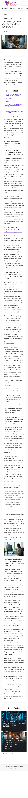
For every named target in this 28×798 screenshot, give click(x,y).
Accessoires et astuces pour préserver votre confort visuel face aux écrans (14, 111)
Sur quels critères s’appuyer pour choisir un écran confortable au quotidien (14, 106)
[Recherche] (22, 3)
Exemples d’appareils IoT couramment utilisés (12, 143)
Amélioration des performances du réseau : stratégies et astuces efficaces (14, 724)
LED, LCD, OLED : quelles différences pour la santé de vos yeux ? (14, 100)
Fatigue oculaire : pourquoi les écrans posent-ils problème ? (13, 95)
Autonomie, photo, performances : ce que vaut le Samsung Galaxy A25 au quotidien (14, 742)
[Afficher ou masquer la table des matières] (21, 91)
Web (4, 719)
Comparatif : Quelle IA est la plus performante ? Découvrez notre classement (14, 230)
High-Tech (5, 31)
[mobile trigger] (2, 3)
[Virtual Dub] (10, 3)
